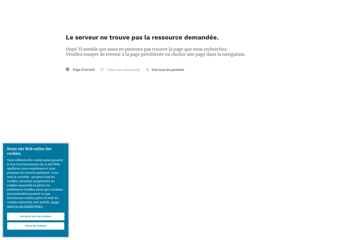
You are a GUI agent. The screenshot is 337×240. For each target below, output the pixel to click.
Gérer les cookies (35, 225)
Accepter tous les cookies (35, 216)
